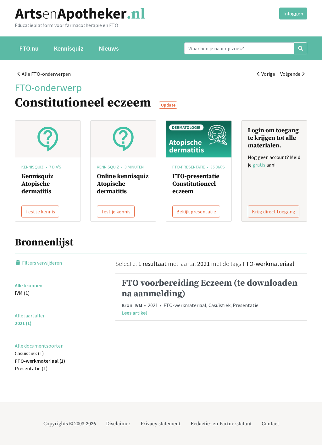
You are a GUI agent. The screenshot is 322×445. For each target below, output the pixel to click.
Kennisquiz (69, 48)
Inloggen (293, 13)
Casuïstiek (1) (29, 353)
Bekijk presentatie (196, 211)
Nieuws (109, 48)
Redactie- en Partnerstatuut (221, 423)
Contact (270, 423)
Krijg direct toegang (273, 211)
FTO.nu (29, 48)
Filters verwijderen (41, 263)
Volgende (291, 74)
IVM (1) (22, 293)
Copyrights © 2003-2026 (69, 423)
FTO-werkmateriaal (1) (40, 361)
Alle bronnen (28, 285)
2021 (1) (23, 323)
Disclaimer (118, 423)
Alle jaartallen (30, 315)
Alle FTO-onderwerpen (45, 74)
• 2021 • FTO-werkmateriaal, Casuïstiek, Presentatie (209, 296)
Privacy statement (160, 423)
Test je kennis (40, 211)
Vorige (267, 74)
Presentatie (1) (31, 368)
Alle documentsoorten (39, 346)
